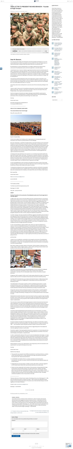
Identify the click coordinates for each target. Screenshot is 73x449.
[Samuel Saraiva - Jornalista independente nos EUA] (36, 1)
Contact (40, 446)
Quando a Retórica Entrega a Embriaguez (57, 88)
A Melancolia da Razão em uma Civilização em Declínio (57, 54)
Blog (37, 446)
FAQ (43, 446)
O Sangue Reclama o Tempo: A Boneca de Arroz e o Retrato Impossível (58, 44)
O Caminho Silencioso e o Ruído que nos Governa (58, 92)
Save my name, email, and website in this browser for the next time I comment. (26, 433)
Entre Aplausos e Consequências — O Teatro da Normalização (58, 78)
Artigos (11, 5)
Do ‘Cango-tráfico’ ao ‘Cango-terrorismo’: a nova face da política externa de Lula (58, 49)
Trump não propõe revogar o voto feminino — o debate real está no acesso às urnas (58, 83)
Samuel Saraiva (24, 11)
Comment (14, 420)
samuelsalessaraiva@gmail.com (18, 176)
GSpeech (47, 52)
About (30, 446)
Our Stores (34, 446)
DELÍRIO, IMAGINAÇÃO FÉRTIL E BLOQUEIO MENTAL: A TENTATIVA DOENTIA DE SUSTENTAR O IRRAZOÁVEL (58, 61)
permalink (26, 393)
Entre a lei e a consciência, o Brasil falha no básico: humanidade (58, 73)
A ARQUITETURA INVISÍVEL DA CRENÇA (57, 68)
